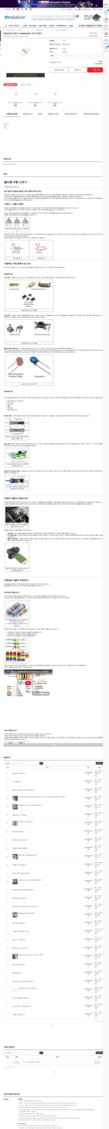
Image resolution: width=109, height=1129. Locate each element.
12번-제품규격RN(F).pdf (10, 164)
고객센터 (94, 9)
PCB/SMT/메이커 (62, 26)
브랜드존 (51, 26)
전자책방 (22, 9)
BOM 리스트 (59, 70)
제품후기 (53, 113)
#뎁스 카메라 (61, 20)
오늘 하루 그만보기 (102, 5)
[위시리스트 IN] (102, 42)
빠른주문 (106, 22)
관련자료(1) (28, 113)
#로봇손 (35, 20)
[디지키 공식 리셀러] (92, 13)
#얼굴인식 (54, 20)
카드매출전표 (106, 43)
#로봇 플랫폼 (47, 20)
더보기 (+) (54, 745)
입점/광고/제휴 (102, 9)
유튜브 (18, 9)
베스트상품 (32, 26)
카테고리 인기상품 (25, 84)
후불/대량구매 (90, 26)
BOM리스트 (100, 26)
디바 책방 (81, 26)
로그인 (63, 9)
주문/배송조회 (86, 9)
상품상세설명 (11, 113)
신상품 (25, 26)
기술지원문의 (70, 113)
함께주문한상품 (10, 84)
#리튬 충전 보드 (70, 20)
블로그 (13, 9)
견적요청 (106, 36)
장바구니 (77, 9)
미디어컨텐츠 (7, 9)
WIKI (40, 113)
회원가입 (69, 9)
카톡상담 (31, 9)
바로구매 (96, 70)
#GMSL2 (40, 20)
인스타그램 (27, 9)
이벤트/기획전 (42, 26)
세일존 (71, 26)
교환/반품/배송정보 (91, 113)
